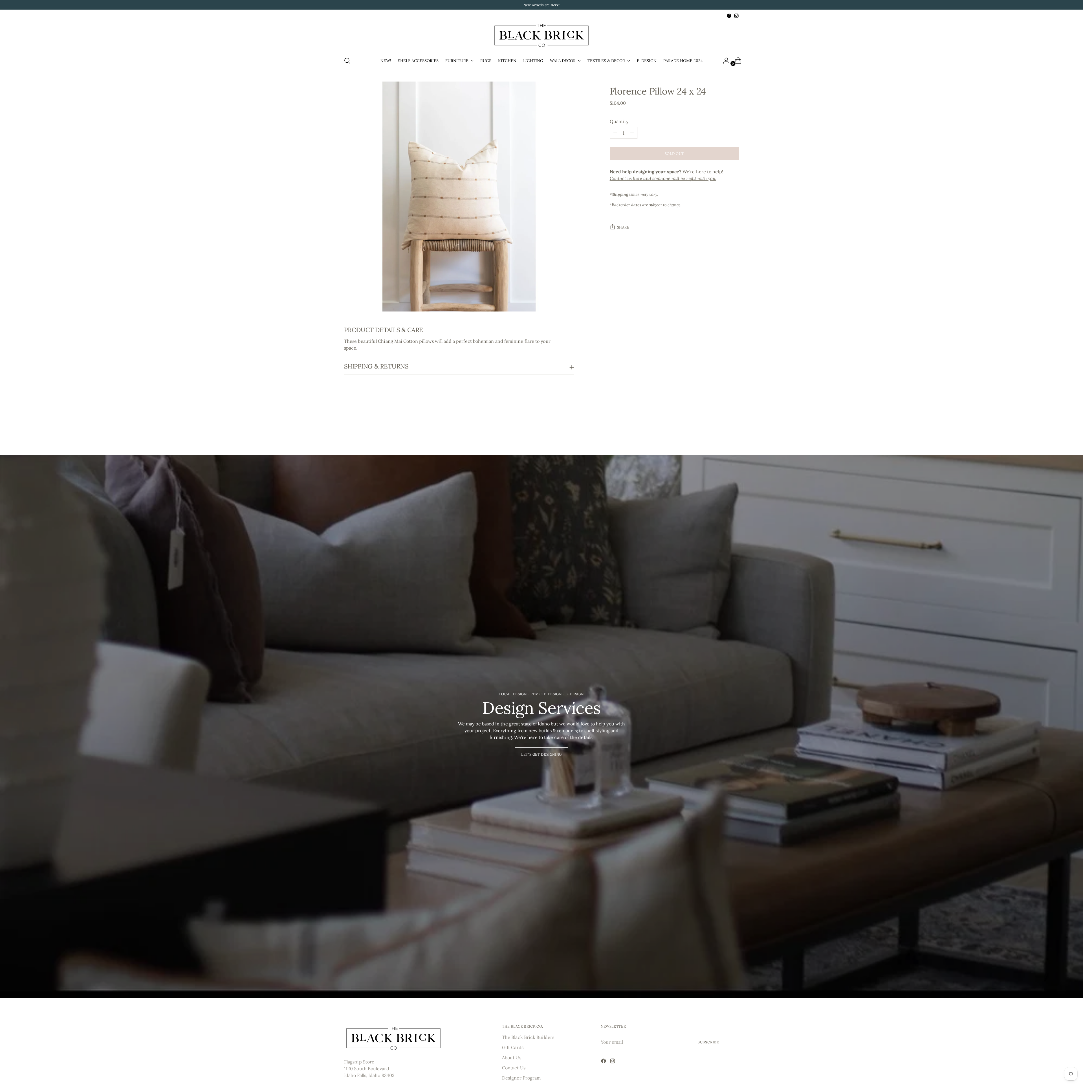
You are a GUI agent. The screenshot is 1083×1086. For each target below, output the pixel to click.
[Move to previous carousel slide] (721, 424)
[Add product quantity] (615, 133)
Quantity (619, 121)
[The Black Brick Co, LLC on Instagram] (736, 15)
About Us (511, 1057)
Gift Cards (512, 1047)
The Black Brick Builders (528, 1037)
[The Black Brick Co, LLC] (541, 35)
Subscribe (708, 1042)
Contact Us (513, 1067)
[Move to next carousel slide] (734, 424)
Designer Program (521, 1078)
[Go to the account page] (724, 60)
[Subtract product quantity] (632, 133)
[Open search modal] (347, 60)
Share (623, 227)
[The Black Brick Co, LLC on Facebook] (729, 15)
